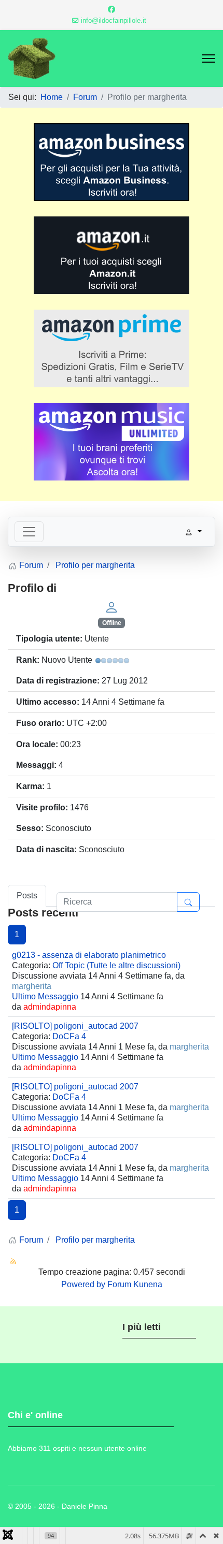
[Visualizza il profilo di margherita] (111, 606)
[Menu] (208, 58)
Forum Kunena (134, 1284)
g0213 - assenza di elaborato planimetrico (89, 955)
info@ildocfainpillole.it (113, 20)
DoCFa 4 (69, 1036)
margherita (31, 986)
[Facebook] (111, 9)
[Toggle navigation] (29, 531)
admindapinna (49, 1006)
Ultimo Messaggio (45, 996)
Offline (111, 623)
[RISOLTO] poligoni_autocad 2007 (75, 1026)
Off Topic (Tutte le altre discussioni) (116, 965)
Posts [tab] (27, 895)
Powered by (83, 1284)
